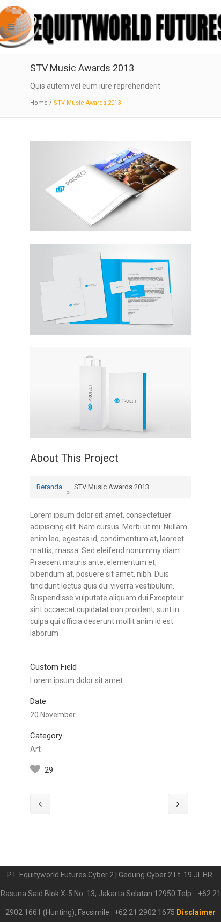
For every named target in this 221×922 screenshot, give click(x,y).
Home (39, 102)
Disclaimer (196, 912)
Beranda (49, 487)
